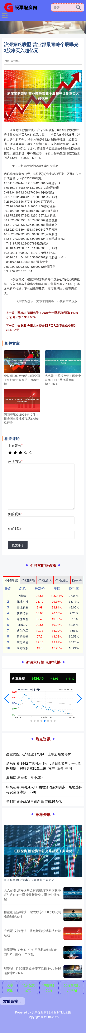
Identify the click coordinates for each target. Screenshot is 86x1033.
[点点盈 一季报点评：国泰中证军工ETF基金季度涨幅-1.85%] (63, 361)
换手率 (77, 580)
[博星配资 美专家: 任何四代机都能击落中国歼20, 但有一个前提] (72, 952)
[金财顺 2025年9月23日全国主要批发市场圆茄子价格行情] (22, 361)
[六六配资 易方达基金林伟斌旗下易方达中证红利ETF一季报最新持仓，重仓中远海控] (72, 894)
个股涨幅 (11, 580)
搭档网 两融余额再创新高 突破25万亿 (34, 801)
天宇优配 (10, 987)
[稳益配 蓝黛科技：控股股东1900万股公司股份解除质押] (72, 915)
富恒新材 (22, 607)
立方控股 (22, 648)
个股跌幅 (28, 580)
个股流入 (45, 580)
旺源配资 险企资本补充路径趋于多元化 (29, 880)
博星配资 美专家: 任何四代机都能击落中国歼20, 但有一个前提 (31, 951)
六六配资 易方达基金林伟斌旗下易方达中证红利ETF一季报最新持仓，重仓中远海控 (32, 894)
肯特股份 (22, 636)
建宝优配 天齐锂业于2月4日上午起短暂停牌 (38, 754)
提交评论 (18, 545)
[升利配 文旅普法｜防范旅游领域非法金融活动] (72, 933)
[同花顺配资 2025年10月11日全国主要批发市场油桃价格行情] (22, 400)
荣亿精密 (22, 642)
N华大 (23, 596)
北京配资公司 (28, 987)
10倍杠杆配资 (49, 987)
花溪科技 (22, 601)
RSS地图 (50, 1012)
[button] (6, 698)
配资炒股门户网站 (72, 987)
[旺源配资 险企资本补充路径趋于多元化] (43, 850)
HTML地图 (64, 1012)
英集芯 (22, 625)
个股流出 (62, 580)
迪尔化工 (22, 630)
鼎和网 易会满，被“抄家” (24, 777)
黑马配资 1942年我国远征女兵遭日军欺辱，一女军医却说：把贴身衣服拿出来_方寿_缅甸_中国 (43, 766)
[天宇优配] (22, 7)
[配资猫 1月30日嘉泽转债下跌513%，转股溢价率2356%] (72, 971)
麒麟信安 (22, 613)
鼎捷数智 (22, 619)
